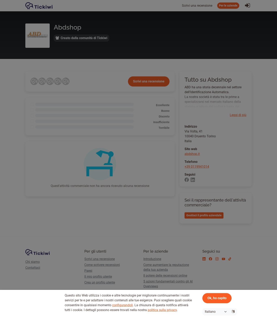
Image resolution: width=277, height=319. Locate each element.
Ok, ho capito (217, 298)
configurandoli (122, 305)
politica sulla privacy (162, 310)
